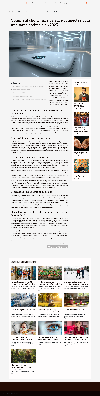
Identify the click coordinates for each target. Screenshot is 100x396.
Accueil (11, 12)
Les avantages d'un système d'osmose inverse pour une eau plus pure (23, 312)
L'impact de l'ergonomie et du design (22, 96)
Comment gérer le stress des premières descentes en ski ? (76, 284)
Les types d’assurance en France (79, 176)
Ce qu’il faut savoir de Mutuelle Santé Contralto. (80, 153)
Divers (76, 3)
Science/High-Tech (65, 3)
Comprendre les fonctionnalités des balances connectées (28, 86)
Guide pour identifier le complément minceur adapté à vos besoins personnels (74, 313)
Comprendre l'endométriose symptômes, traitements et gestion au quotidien (76, 339)
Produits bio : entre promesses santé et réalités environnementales (49, 284)
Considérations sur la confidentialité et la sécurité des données (29, 99)
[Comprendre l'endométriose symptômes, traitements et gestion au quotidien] (76, 328)
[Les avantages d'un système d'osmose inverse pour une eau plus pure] (23, 300)
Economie (34, 3)
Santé (54, 3)
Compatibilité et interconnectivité (21, 89)
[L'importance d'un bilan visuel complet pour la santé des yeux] (50, 328)
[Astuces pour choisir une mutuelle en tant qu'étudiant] (81, 94)
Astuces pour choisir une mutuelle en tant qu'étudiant (80, 106)
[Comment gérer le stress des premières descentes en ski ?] (76, 272)
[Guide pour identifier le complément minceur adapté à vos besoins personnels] (76, 300)
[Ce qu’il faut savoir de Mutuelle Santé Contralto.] (81, 143)
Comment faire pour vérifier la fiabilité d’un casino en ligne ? (81, 130)
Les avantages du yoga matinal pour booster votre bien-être (49, 312)
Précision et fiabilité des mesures (22, 93)
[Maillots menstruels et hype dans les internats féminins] (23, 272)
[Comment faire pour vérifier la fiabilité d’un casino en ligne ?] (81, 118)
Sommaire (17, 83)
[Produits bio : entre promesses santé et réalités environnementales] (50, 272)
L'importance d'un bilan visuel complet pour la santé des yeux (50, 339)
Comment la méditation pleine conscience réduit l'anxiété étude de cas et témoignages (22, 368)
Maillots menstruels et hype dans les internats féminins (23, 283)
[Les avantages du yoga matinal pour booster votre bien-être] (50, 300)
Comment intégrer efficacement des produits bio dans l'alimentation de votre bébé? (22, 340)
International (45, 3)
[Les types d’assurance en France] (81, 166)
